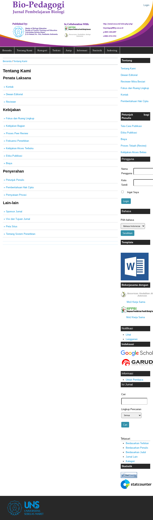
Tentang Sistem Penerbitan (20, 234)
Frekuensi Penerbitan (17, 140)
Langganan (132, 339)
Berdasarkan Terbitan (137, 443)
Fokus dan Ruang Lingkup (135, 88)
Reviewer (11, 101)
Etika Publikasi (129, 132)
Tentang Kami (24, 50)
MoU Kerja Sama (136, 302)
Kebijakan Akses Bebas (133, 152)
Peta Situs (11, 226)
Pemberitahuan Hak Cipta (134, 101)
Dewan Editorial (129, 75)
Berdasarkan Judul (136, 452)
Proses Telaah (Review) (133, 145)
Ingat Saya (133, 192)
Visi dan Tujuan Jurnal (18, 219)
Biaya (124, 139)
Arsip (69, 50)
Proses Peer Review (17, 133)
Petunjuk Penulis (15, 180)
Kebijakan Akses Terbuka (19, 148)
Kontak (124, 94)
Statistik (97, 50)
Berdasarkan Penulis (137, 447)
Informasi (82, 50)
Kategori (42, 50)
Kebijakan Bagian (15, 125)
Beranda (7, 50)
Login (146, 5)
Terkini (56, 50)
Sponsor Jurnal (14, 211)
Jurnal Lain (132, 456)
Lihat (128, 334)
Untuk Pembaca (134, 379)
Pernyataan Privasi (16, 194)
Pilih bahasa (127, 220)
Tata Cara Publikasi (131, 126)
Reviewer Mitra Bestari (133, 81)
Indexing (112, 50)
